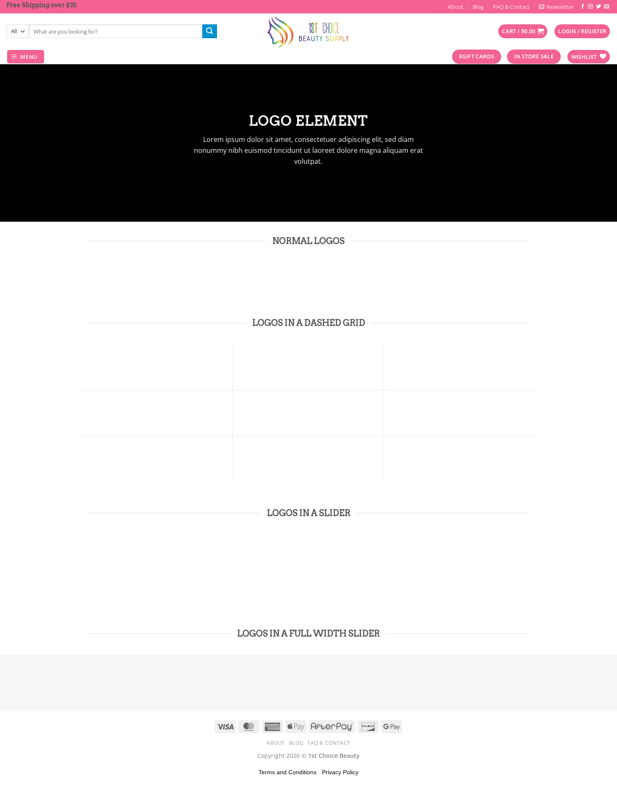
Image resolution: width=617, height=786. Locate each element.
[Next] (119, 576)
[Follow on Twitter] (598, 7)
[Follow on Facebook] (582, 7)
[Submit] (209, 31)
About (455, 6)
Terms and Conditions (287, 772)
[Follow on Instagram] (590, 7)
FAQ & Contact (511, 6)
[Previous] (96, 576)
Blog (478, 6)
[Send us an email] (606, 7)
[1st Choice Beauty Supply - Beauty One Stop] (308, 31)
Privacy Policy (340, 772)
